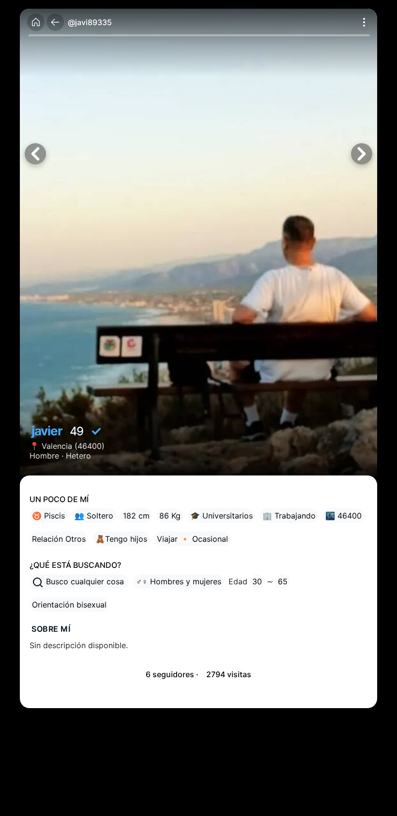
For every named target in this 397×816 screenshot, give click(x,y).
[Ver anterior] (35, 153)
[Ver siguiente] (361, 153)
